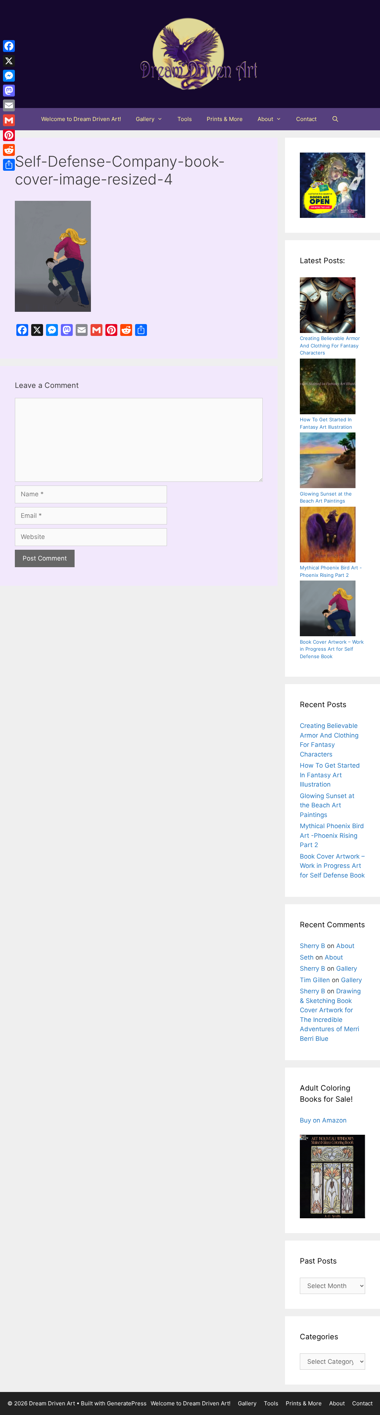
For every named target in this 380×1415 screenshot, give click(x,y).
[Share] (8, 164)
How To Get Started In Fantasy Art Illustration (330, 775)
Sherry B (312, 946)
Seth (307, 957)
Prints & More (225, 118)
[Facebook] (8, 46)
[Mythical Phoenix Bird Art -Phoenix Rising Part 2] (328, 536)
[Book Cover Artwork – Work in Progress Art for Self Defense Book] (328, 609)
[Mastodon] (8, 90)
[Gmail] (8, 120)
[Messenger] (8, 75)
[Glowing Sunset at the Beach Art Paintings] (328, 461)
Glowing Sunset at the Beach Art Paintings (327, 805)
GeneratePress (127, 1403)
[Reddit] (8, 150)
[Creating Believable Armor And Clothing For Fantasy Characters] (328, 306)
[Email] (8, 105)
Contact (306, 118)
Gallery (145, 118)
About (265, 118)
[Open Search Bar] (335, 119)
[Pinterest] (8, 135)
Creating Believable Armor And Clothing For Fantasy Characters (330, 345)
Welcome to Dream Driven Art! (81, 118)
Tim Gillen (315, 980)
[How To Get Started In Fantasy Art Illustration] (328, 387)
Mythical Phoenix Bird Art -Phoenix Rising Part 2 (332, 835)
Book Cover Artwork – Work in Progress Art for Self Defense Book (332, 649)
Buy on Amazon (323, 1120)
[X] (8, 60)
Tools (184, 118)
